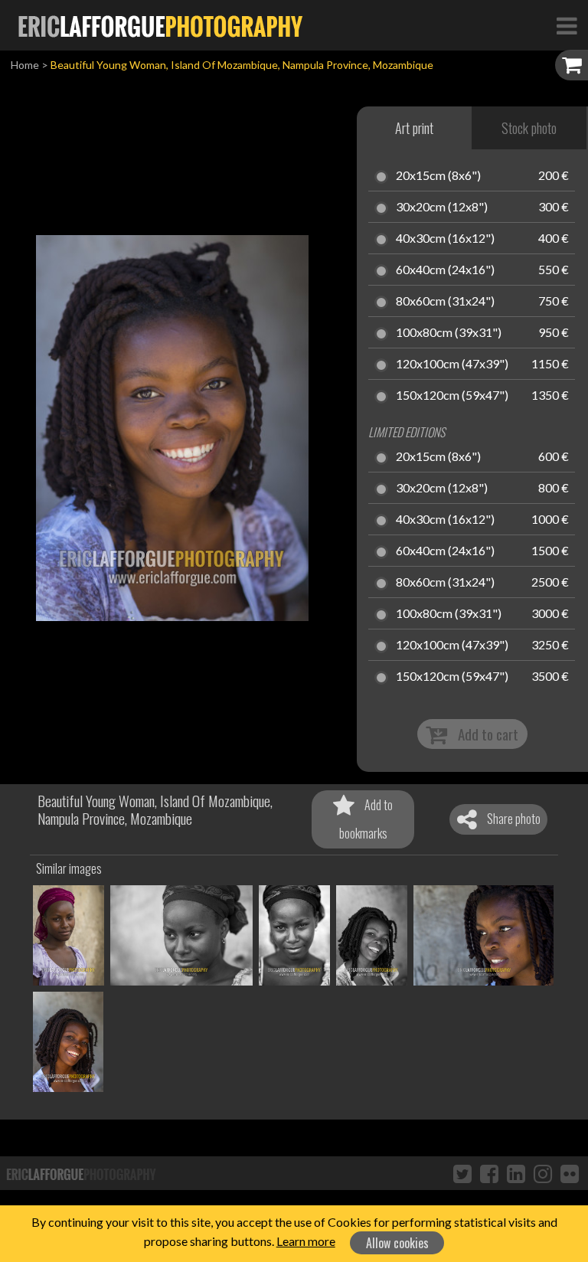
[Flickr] (569, 1173)
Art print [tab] (414, 128)
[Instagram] (543, 1173)
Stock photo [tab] (529, 128)
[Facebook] (489, 1173)
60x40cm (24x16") (445, 270)
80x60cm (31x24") (445, 302)
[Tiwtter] (462, 1173)
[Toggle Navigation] (566, 25)
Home (25, 64)
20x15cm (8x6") (438, 176)
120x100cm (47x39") (452, 364)
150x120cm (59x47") (452, 396)
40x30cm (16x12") (445, 239)
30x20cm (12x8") (442, 207)
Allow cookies (397, 1243)
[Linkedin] (516, 1173)
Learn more (305, 1241)
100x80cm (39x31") (448, 333)
